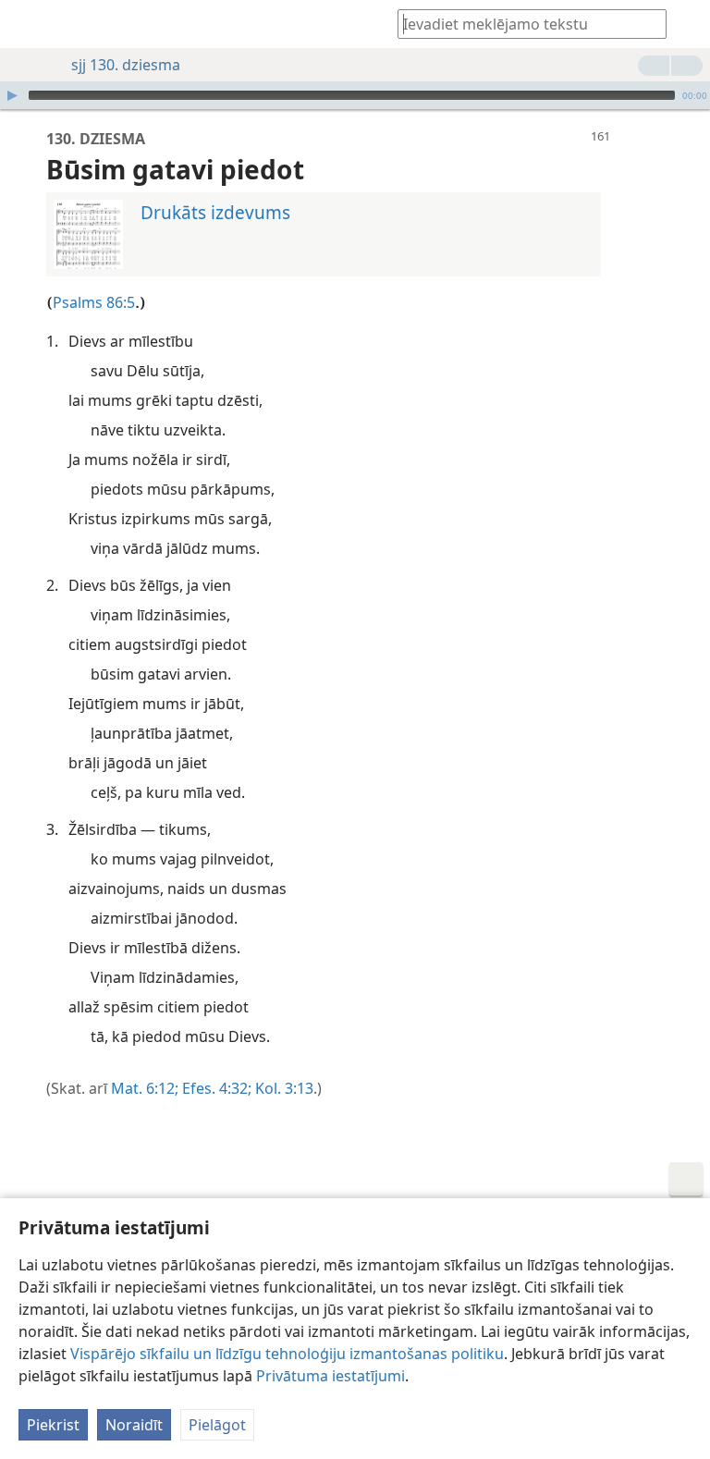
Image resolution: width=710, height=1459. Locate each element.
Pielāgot (217, 1425)
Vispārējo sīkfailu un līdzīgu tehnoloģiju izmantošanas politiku (287, 1353)
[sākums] (28, 24)
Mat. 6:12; (144, 1088)
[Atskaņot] (12, 95)
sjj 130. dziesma (125, 65)
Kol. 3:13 (282, 1088)
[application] (355, 95)
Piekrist (53, 1425)
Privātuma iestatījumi (330, 1376)
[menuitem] (28, 24)
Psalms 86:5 (94, 302)
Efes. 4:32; (214, 1088)
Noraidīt (134, 1425)
